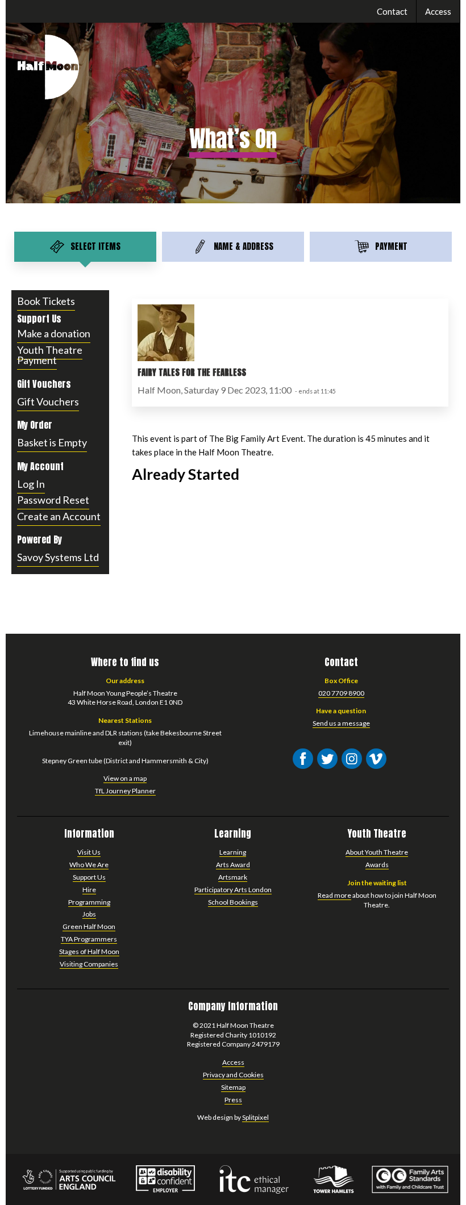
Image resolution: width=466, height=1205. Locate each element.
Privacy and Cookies (233, 1074)
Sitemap (233, 1087)
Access (438, 11)
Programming (89, 902)
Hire (89, 889)
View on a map (125, 778)
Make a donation (53, 333)
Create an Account (59, 516)
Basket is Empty (52, 442)
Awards (377, 864)
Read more (334, 895)
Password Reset (53, 499)
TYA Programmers (89, 939)
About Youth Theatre (377, 852)
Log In (31, 484)
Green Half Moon (89, 926)
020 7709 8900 (341, 693)
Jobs (89, 914)
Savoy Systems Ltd (58, 557)
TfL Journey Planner (125, 790)
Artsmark (232, 877)
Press (233, 1099)
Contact (392, 11)
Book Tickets (46, 301)
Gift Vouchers (48, 401)
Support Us (89, 877)
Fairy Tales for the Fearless (192, 372)
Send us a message (341, 723)
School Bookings (233, 902)
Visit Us (89, 852)
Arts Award (233, 864)
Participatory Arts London (233, 889)
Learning (232, 852)
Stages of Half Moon (89, 951)
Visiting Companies (89, 964)
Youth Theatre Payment (49, 355)
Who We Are (89, 864)
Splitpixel (255, 1117)
